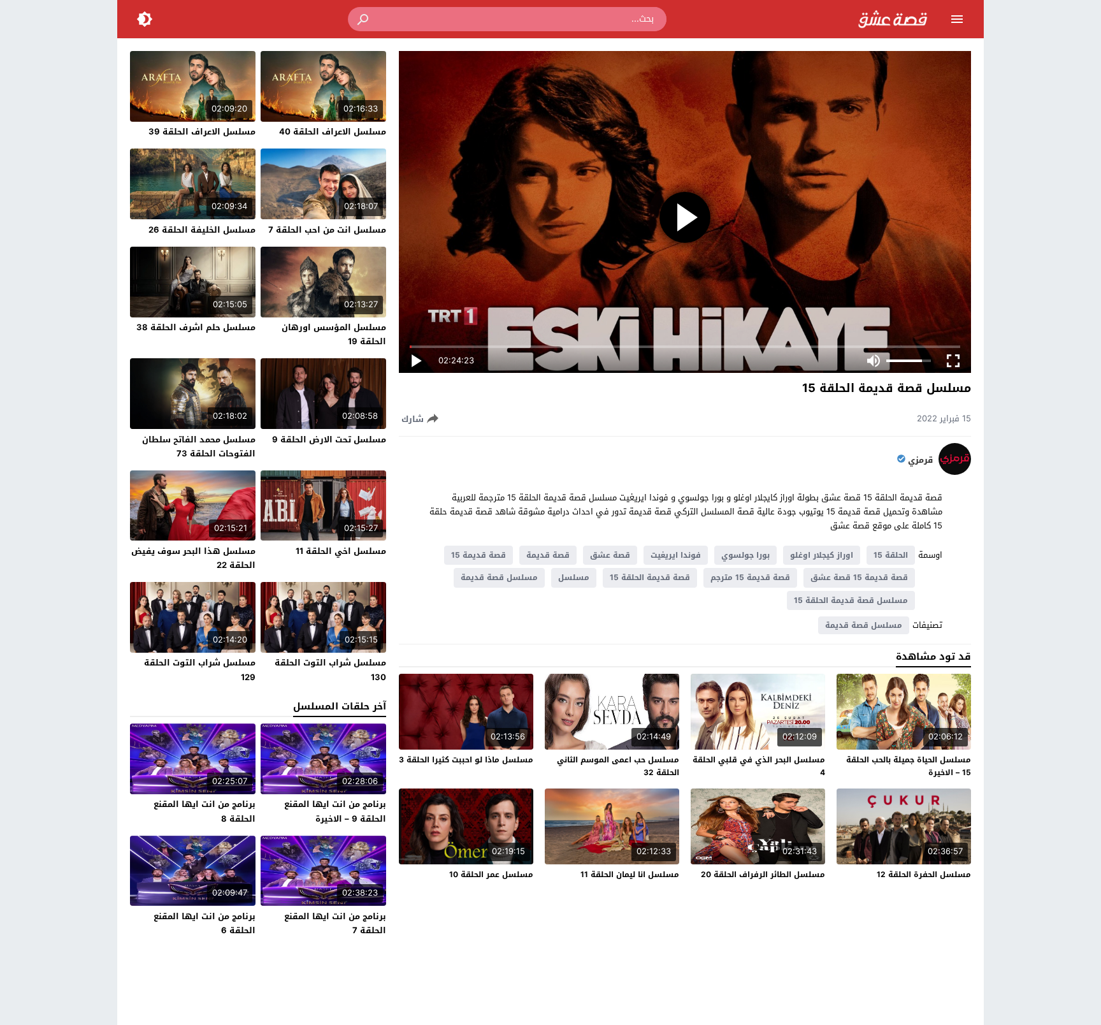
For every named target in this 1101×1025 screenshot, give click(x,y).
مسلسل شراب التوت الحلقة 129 (199, 670)
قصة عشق (610, 555)
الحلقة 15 (891, 555)
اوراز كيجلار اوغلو (821, 555)
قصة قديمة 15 (478, 555)
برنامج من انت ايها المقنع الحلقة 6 (204, 923)
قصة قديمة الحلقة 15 (650, 578)
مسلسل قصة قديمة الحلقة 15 (851, 600)
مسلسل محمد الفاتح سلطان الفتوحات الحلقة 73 (198, 447)
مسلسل (573, 578)
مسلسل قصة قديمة (499, 578)
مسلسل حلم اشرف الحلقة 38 (195, 327)
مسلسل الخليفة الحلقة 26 (201, 230)
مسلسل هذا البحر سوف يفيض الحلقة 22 (193, 558)
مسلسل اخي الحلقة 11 (341, 551)
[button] (364, 19)
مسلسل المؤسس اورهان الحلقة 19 (334, 334)
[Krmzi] (955, 472)
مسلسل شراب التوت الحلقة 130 (330, 670)
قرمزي (920, 460)
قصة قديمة (548, 555)
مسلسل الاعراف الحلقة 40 (332, 132)
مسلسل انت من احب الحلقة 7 (327, 230)
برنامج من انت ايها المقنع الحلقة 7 (335, 923)
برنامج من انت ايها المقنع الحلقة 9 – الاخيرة (335, 811)
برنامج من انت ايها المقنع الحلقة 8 (204, 811)
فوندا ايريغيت (676, 555)
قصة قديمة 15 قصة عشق (859, 578)
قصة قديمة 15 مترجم (750, 578)
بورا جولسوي (745, 555)
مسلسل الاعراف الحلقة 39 (201, 132)
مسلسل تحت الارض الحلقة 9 (329, 439)
